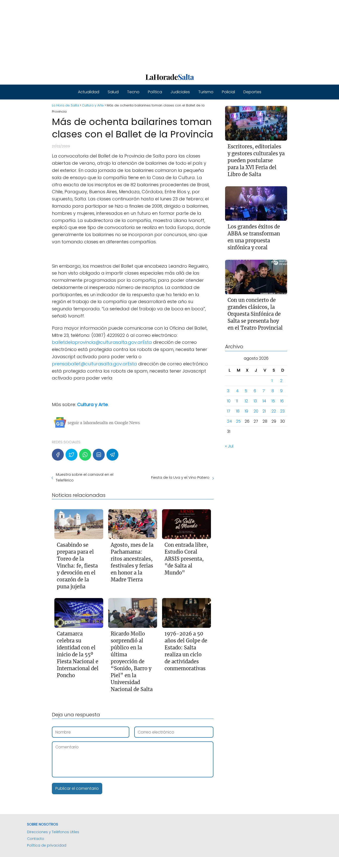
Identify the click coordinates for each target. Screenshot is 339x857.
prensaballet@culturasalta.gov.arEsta (94, 364)
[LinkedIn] (99, 455)
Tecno (133, 92)
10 (229, 401)
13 (255, 401)
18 (237, 411)
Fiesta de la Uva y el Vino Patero (180, 477)
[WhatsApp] (85, 455)
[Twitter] (71, 455)
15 (273, 401)
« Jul (229, 446)
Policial (228, 92)
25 (238, 421)
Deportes (252, 92)
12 (246, 401)
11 (237, 401)
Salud (113, 92)
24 (229, 421)
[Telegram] (112, 455)
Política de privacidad (46, 845)
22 (273, 411)
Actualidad (88, 92)
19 (246, 411)
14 (264, 401)
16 (282, 401)
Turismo (205, 92)
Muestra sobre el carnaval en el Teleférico (84, 477)
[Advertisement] (149, 34)
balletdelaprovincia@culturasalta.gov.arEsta (102, 342)
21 (264, 411)
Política (155, 92)
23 (282, 411)
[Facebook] (58, 455)
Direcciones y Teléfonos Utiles (53, 831)
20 (256, 411)
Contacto (35, 838)
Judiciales (180, 92)
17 (228, 411)
